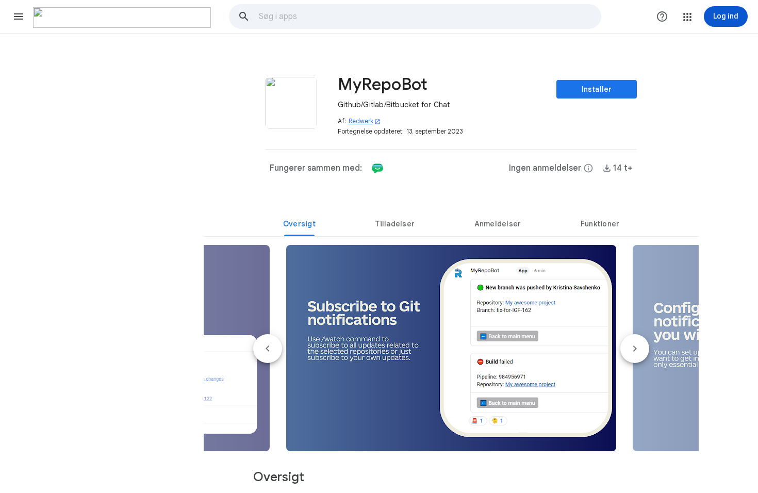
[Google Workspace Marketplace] (122, 17)
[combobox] (429, 16)
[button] (18, 16)
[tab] (299, 223)
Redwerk (365, 121)
